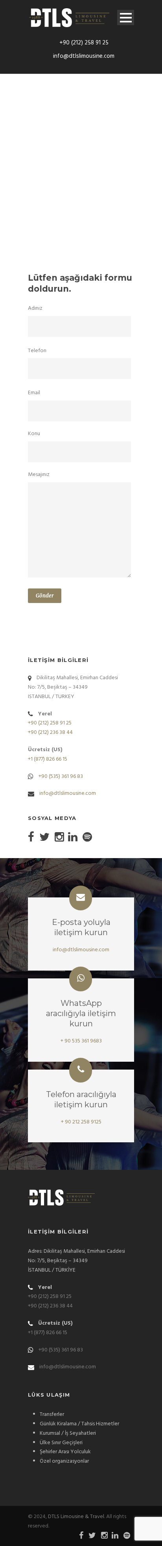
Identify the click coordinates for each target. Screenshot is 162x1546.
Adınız (35, 308)
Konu (34, 433)
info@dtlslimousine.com (83, 56)
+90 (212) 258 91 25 (84, 43)
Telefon (37, 350)
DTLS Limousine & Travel (76, 1516)
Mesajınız (39, 474)
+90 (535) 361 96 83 (61, 776)
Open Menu (125, 17)
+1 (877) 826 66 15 (47, 759)
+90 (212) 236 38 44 (50, 732)
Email (34, 392)
